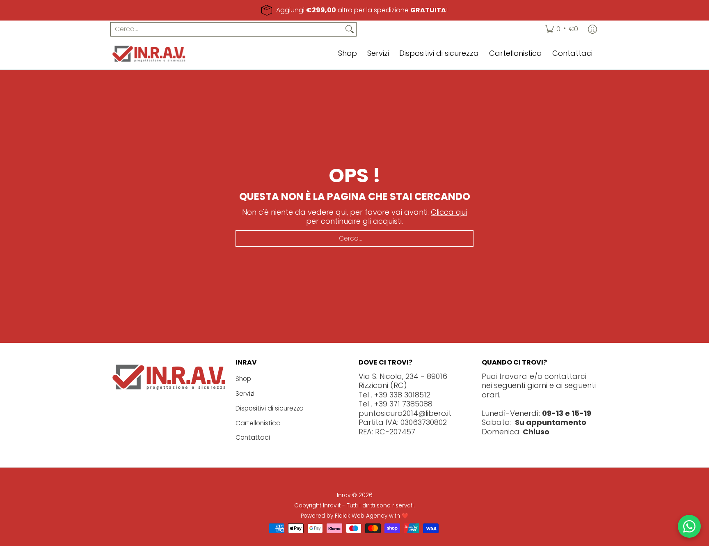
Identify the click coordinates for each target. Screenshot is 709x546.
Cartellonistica (258, 423)
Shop (243, 378)
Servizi (245, 393)
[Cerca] (349, 29)
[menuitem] (561, 29)
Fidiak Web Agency (361, 516)
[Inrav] (149, 53)
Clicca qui (449, 212)
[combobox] (227, 29)
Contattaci (253, 437)
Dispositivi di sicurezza (270, 408)
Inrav (343, 495)
